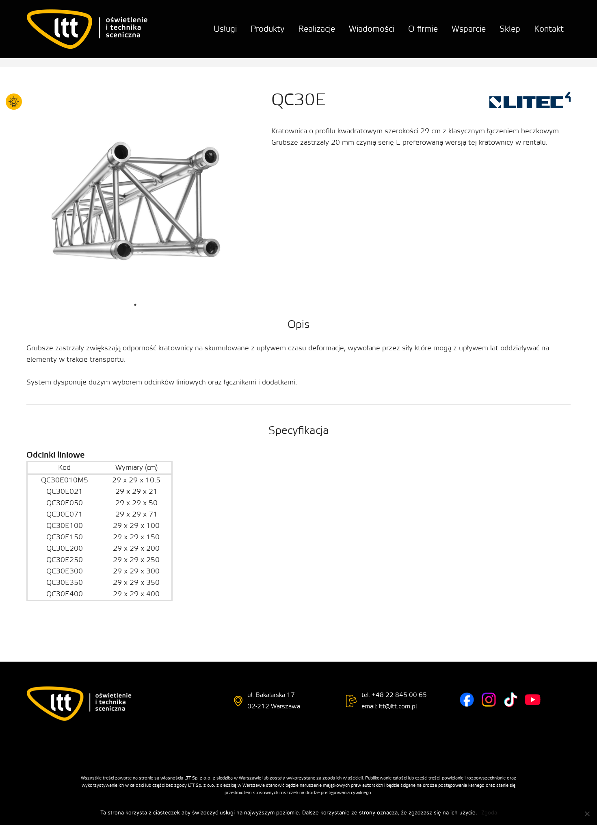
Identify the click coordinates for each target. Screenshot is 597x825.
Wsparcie (469, 29)
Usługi (225, 29)
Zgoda (489, 812)
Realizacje (316, 29)
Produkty (267, 29)
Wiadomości (371, 29)
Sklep (510, 29)
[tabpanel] (135, 205)
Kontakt (549, 29)
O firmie (423, 29)
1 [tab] (135, 305)
